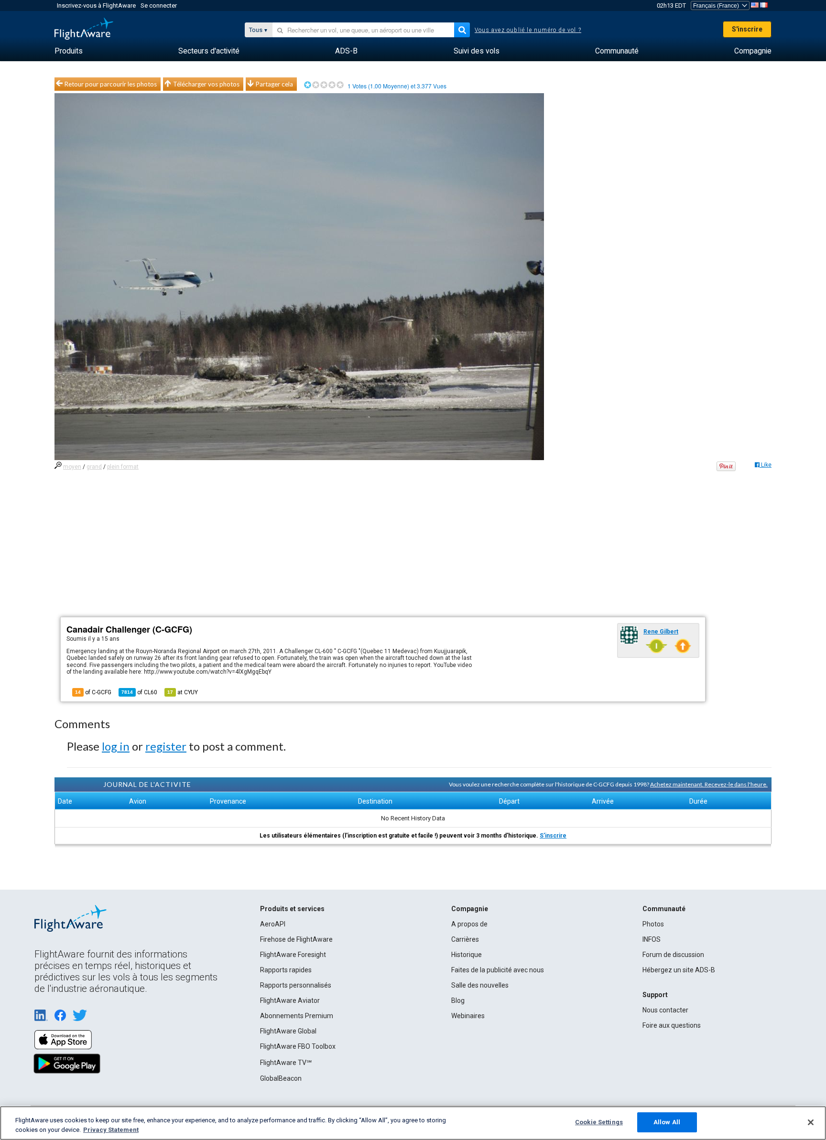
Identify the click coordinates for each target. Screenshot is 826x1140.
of (139, 692)
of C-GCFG (93, 692)
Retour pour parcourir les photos (111, 84)
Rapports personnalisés (295, 985)
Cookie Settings (599, 1122)
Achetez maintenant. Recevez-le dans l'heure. (709, 784)
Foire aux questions (671, 1025)
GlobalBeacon (281, 1078)
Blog (458, 1000)
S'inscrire (747, 29)
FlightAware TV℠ (286, 1062)
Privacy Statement (111, 1129)
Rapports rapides (286, 970)
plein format (123, 466)
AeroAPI (272, 924)
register (165, 746)
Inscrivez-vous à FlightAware (96, 5)
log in (116, 746)
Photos (653, 924)
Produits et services (292, 909)
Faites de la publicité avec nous (497, 970)
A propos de (469, 924)
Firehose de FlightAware (296, 939)
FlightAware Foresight (293, 954)
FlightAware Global (288, 1031)
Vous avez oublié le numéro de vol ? (528, 30)
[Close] (810, 1122)
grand (94, 466)
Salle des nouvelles (480, 985)
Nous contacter (665, 1010)
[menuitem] (68, 51)
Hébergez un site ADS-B (678, 970)
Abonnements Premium (296, 1016)
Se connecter (159, 5)
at (182, 692)
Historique (466, 954)
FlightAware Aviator (290, 1000)
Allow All (666, 1122)
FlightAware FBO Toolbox (298, 1046)
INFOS (651, 939)
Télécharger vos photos (206, 84)
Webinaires (468, 1016)
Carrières (465, 939)
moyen (72, 466)
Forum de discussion (673, 954)
